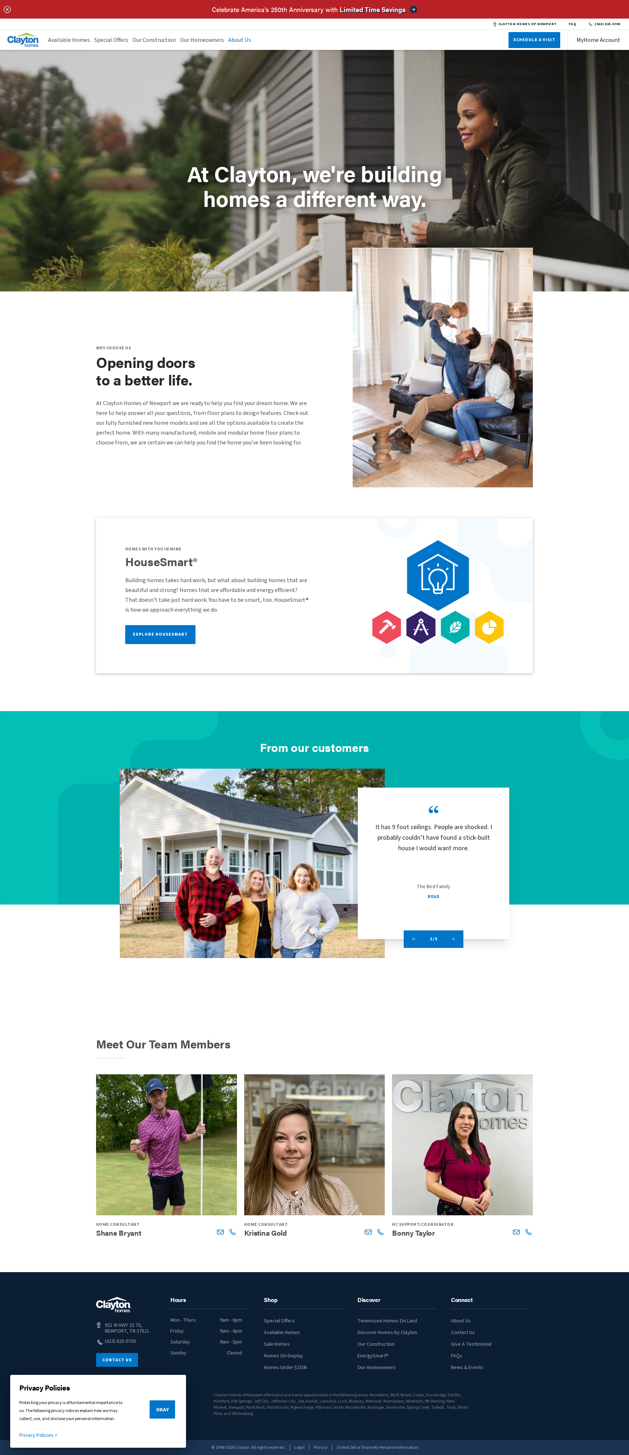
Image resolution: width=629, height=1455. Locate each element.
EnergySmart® (372, 1356)
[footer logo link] (113, 1305)
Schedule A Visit (534, 40)
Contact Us (117, 1360)
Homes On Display (283, 1356)
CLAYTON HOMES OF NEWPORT (527, 24)
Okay (162, 1409)
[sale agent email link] (220, 1231)
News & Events (467, 1367)
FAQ (573, 24)
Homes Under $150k (285, 1367)
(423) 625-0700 (607, 24)
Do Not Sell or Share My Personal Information (377, 1447)
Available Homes (69, 40)
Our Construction (154, 40)
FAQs (456, 1356)
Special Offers (111, 40)
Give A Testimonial (471, 1344)
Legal (299, 1447)
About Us (239, 40)
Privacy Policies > (38, 1435)
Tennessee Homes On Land (387, 1321)
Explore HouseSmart (160, 634)
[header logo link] (23, 40)
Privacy (321, 1447)
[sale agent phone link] (232, 1231)
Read (433, 897)
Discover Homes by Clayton (387, 1332)
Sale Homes (277, 1344)
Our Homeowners (202, 40)
